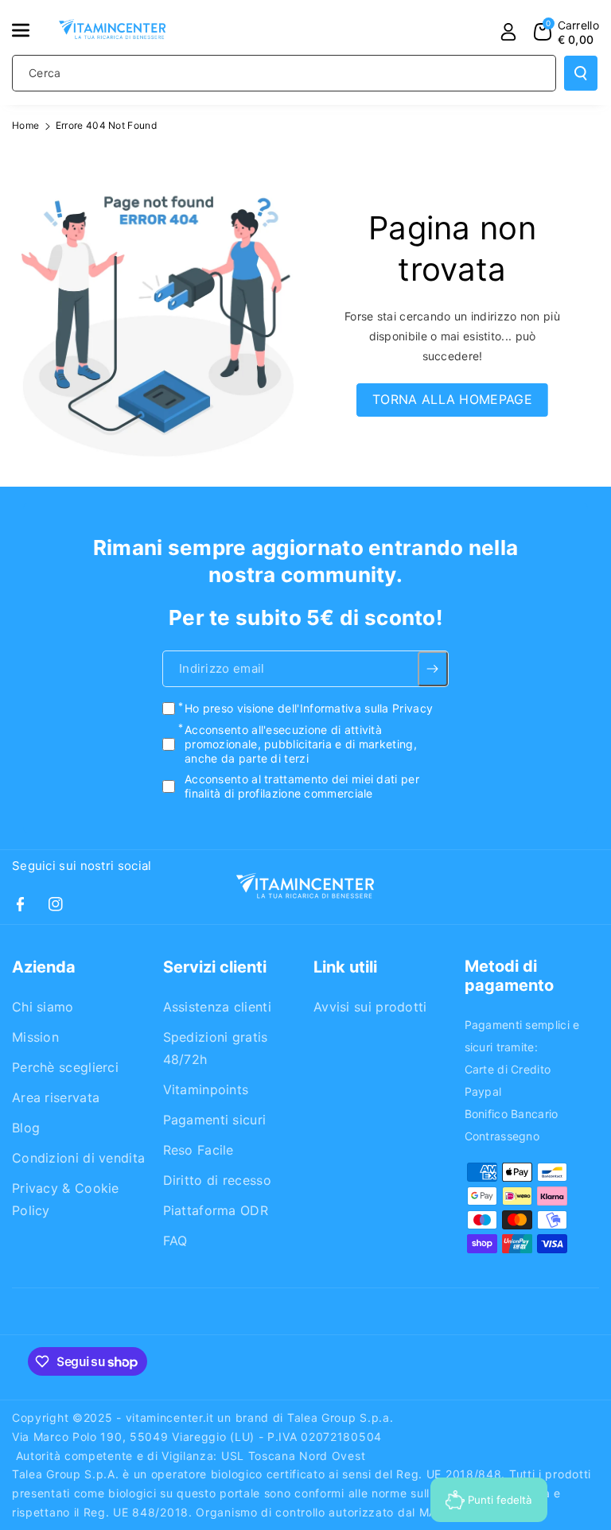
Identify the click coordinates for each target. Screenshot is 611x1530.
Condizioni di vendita (78, 1158)
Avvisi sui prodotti (370, 1007)
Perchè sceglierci (65, 1067)
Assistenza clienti (217, 1007)
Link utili (345, 967)
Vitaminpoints (206, 1089)
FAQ (175, 1240)
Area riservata (55, 1097)
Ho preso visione (309, 708)
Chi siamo (43, 1007)
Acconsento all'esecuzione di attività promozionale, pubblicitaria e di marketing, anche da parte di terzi (301, 744)
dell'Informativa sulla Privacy (355, 708)
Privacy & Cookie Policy (65, 1199)
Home (25, 125)
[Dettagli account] (508, 31)
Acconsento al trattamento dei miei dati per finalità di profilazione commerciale (302, 786)
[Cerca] (580, 73)
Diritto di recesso (217, 1180)
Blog (26, 1128)
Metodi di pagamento (509, 976)
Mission (35, 1037)
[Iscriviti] (433, 668)
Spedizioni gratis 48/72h (215, 1048)
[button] (29, 30)
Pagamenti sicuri (215, 1120)
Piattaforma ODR (216, 1210)
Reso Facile (198, 1150)
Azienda (44, 967)
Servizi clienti (215, 967)
